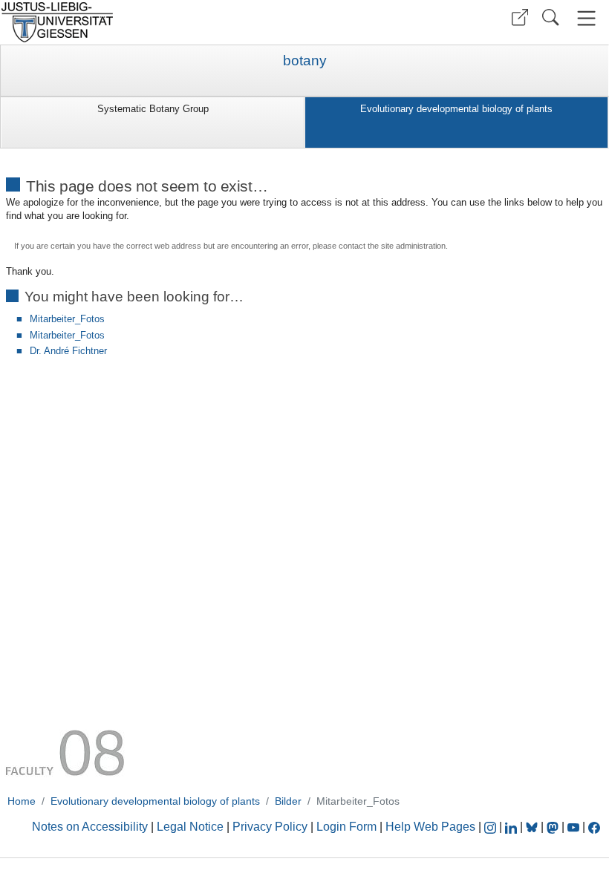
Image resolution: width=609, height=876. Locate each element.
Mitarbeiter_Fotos (67, 318)
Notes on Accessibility (91, 826)
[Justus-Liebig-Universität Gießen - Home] (150, 22)
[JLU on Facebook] (594, 826)
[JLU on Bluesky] (533, 826)
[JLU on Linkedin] (512, 826)
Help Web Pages (430, 826)
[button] (520, 17)
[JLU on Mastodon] (554, 826)
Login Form (346, 826)
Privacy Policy (269, 826)
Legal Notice (190, 826)
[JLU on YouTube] (574, 826)
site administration (413, 245)
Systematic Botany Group (153, 108)
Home (21, 801)
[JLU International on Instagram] (491, 826)
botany (305, 61)
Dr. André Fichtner (68, 350)
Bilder (288, 801)
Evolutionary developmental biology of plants (456, 108)
